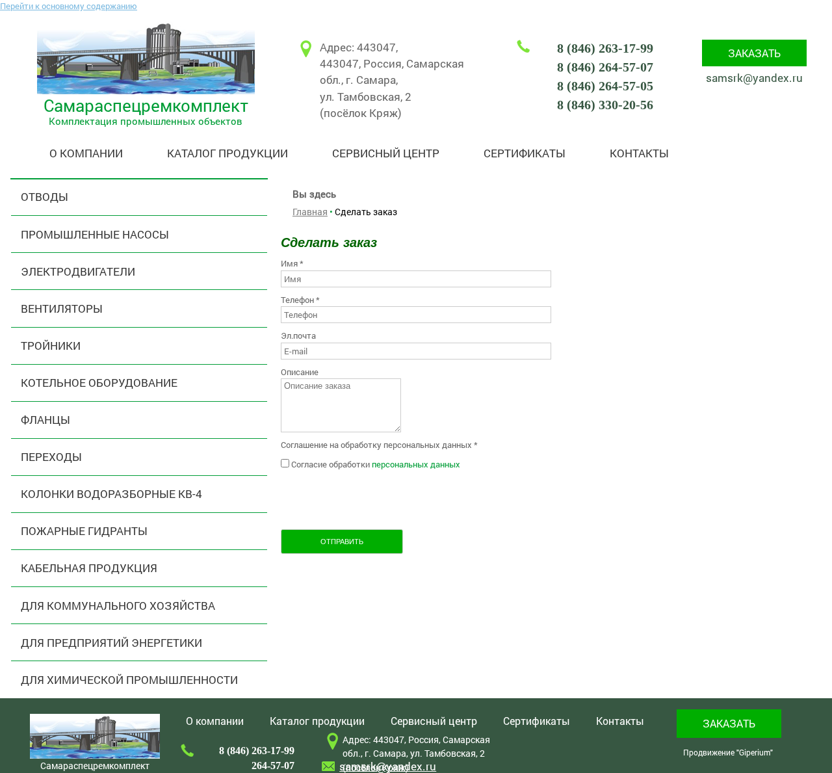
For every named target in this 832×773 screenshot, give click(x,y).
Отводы (44, 196)
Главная (310, 211)
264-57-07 (273, 765)
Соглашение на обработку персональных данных (379, 445)
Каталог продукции (227, 153)
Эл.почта (298, 335)
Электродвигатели (78, 271)
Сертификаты (525, 153)
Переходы (51, 456)
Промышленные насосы (95, 234)
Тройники (51, 345)
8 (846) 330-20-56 (605, 105)
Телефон (300, 300)
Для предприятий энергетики (111, 642)
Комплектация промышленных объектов (145, 120)
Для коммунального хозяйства (118, 605)
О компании (86, 153)
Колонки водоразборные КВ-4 (111, 493)
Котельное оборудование (99, 382)
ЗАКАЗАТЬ (754, 53)
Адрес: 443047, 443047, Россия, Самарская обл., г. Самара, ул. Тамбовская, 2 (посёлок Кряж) (392, 80)
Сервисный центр (385, 153)
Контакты (639, 153)
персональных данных (416, 464)
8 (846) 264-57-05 (605, 86)
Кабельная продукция (89, 567)
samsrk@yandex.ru (754, 77)
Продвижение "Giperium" (728, 752)
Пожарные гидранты (84, 530)
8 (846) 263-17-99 (605, 48)
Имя (292, 263)
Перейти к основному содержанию (68, 6)
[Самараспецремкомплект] (146, 91)
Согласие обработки (375, 464)
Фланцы (45, 419)
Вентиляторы (62, 308)
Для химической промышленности (129, 679)
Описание (299, 372)
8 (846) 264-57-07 (605, 67)
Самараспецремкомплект (146, 105)
